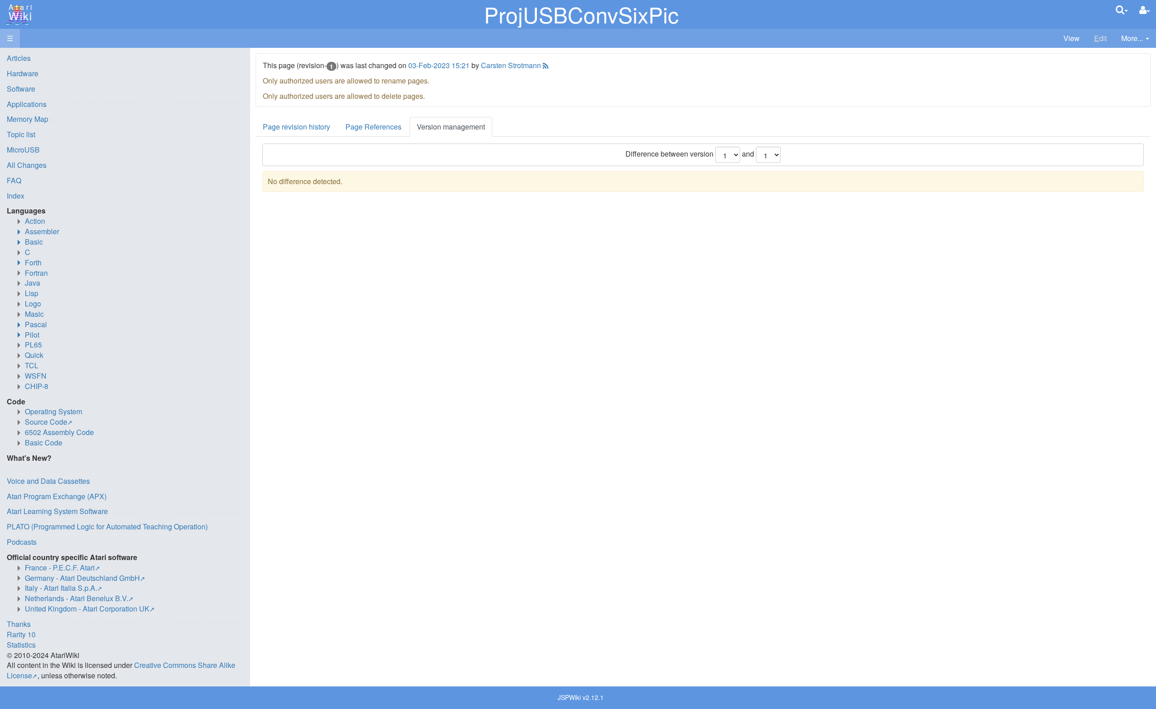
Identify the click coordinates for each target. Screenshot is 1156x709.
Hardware (22, 73)
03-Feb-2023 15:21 (439, 65)
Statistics (21, 644)
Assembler (42, 231)
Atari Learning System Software (57, 511)
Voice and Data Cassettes (48, 481)
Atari (19, 12)
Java (32, 283)
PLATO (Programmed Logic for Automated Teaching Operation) (107, 526)
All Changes (27, 165)
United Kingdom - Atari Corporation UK (87, 608)
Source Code (46, 422)
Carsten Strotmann (511, 65)
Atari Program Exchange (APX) (57, 496)
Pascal (36, 324)
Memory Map (27, 119)
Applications (27, 104)
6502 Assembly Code (59, 432)
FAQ (14, 180)
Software (21, 88)
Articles (19, 58)
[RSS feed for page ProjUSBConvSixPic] (545, 65)
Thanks (19, 624)
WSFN (36, 376)
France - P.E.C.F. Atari (60, 567)
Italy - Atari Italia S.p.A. (61, 588)
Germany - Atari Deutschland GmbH (82, 578)
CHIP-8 (36, 386)
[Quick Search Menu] (1121, 9)
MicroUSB (23, 149)
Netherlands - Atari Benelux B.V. (76, 598)
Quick (34, 355)
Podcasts (22, 542)
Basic (34, 241)
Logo (33, 303)
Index (15, 195)
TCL (31, 365)
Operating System (53, 411)
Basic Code (43, 442)
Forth (33, 262)
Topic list (21, 134)
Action (35, 221)
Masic (34, 314)
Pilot (32, 334)
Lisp (31, 293)
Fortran (36, 273)
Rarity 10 (21, 634)
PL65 (33, 344)
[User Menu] (1144, 10)
